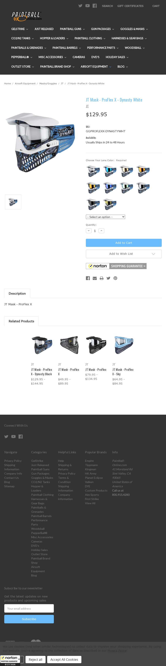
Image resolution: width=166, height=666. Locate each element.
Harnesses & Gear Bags (128, 38)
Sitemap (9, 486)
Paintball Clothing (89, 38)
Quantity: (91, 224)
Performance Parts (101, 47)
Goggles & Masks (132, 29)
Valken (89, 482)
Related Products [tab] (21, 321)
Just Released (44, 29)
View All (90, 503)
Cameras (79, 57)
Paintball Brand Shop (56, 66)
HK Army (90, 473)
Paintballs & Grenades (27, 47)
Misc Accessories (51, 57)
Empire (89, 460)
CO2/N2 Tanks (21, 38)
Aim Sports (92, 494)
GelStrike (18, 29)
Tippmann (91, 465)
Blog (121, 66)
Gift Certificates (130, 5)
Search (107, 5)
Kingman (90, 469)
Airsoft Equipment (95, 66)
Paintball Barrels (65, 47)
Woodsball (133, 47)
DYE (87, 486)
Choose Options (42, 348)
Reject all (35, 659)
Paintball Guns (71, 29)
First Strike (92, 499)
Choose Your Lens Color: (106, 160)
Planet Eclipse (94, 477)
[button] (10, 660)
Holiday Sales (116, 57)
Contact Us (11, 477)
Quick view (42, 340)
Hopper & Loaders (53, 38)
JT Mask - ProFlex (95, 369)
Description (17, 293)
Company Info (13, 473)
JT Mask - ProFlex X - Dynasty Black (41, 371)
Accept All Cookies (64, 659)
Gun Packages (101, 29)
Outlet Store (21, 66)
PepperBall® (20, 57)
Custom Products (96, 490)
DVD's (95, 57)
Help (61, 460)
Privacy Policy (12, 460)
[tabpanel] (42, 358)
